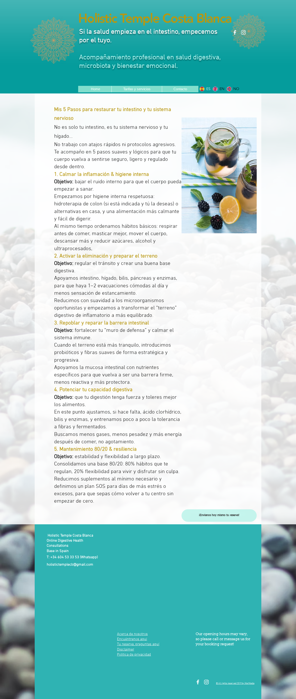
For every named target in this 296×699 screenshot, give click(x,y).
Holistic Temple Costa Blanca (154, 18)
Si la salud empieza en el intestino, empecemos (148, 32)
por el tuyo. (95, 40)
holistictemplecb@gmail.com (70, 564)
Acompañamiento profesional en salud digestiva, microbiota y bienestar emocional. (150, 61)
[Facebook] (235, 32)
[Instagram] (243, 32)
